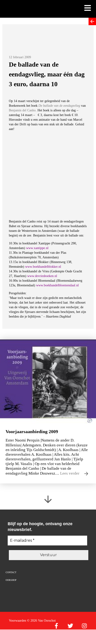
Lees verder (70, 473)
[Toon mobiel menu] (87, 8)
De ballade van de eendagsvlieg (59, 105)
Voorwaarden (17, 620)
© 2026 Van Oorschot (41, 620)
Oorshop (11, 580)
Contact (11, 572)
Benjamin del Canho (22, 110)
